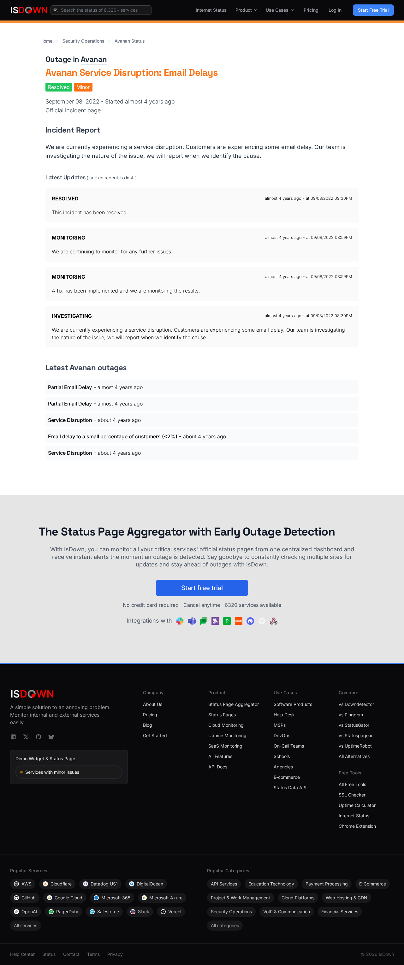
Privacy (115, 954)
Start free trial (202, 588)
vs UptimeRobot (355, 746)
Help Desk (284, 714)
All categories (225, 925)
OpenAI (29, 911)
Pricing (311, 10)
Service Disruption (70, 420)
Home (46, 41)
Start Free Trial (373, 10)
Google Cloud (68, 897)
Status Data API (290, 787)
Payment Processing (327, 883)
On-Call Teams (289, 746)
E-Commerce (372, 883)
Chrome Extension (357, 826)
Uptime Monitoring (227, 735)
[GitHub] (38, 737)
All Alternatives (354, 756)
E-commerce (287, 777)
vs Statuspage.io (356, 735)
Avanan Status (130, 41)
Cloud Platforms (298, 897)
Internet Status (211, 10)
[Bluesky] (51, 737)
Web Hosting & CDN (346, 897)
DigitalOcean (150, 883)
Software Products (293, 704)
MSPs (280, 725)
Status (49, 954)
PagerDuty (67, 911)
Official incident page (73, 110)
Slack (143, 911)
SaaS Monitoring (225, 746)
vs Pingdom (351, 714)
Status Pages (222, 714)
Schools (282, 756)
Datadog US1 (104, 883)
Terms (93, 954)
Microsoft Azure (165, 897)
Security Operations (83, 41)
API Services (224, 883)
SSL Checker (352, 794)
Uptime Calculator (357, 805)
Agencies (283, 766)
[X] (26, 737)
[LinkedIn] (13, 737)
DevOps (282, 735)
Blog (147, 725)
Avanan (94, 59)
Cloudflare (61, 883)
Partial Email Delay (70, 387)
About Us (152, 704)
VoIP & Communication (286, 911)
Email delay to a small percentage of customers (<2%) (112, 436)
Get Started (155, 735)
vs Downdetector (356, 704)
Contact (71, 954)
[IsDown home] (29, 10)
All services (25, 925)
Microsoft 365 (115, 897)
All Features (220, 756)
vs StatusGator (354, 725)
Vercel (174, 911)
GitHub (28, 897)
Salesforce (108, 911)
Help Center (22, 954)
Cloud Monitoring (226, 725)
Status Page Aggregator (233, 704)
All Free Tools (352, 784)
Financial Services (339, 911)
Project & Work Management (240, 897)
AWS (26, 883)
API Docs (217, 766)
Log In (335, 10)
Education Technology (271, 883)
